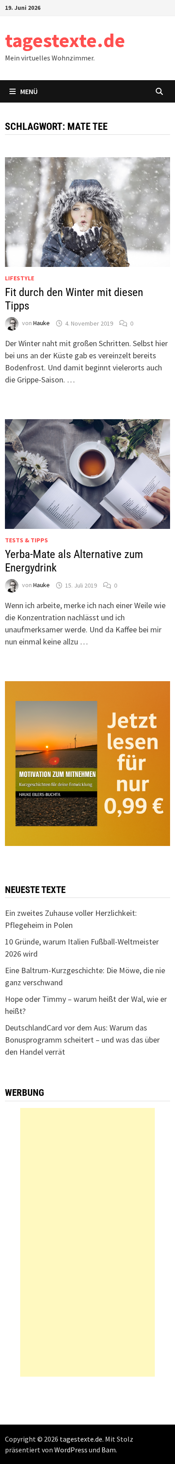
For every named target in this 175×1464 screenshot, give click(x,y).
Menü (29, 91)
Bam (108, 1449)
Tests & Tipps (26, 540)
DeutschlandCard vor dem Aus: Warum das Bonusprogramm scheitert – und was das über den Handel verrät (82, 1039)
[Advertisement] (87, 1242)
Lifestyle (19, 278)
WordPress (71, 1449)
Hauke (41, 323)
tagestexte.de (65, 40)
